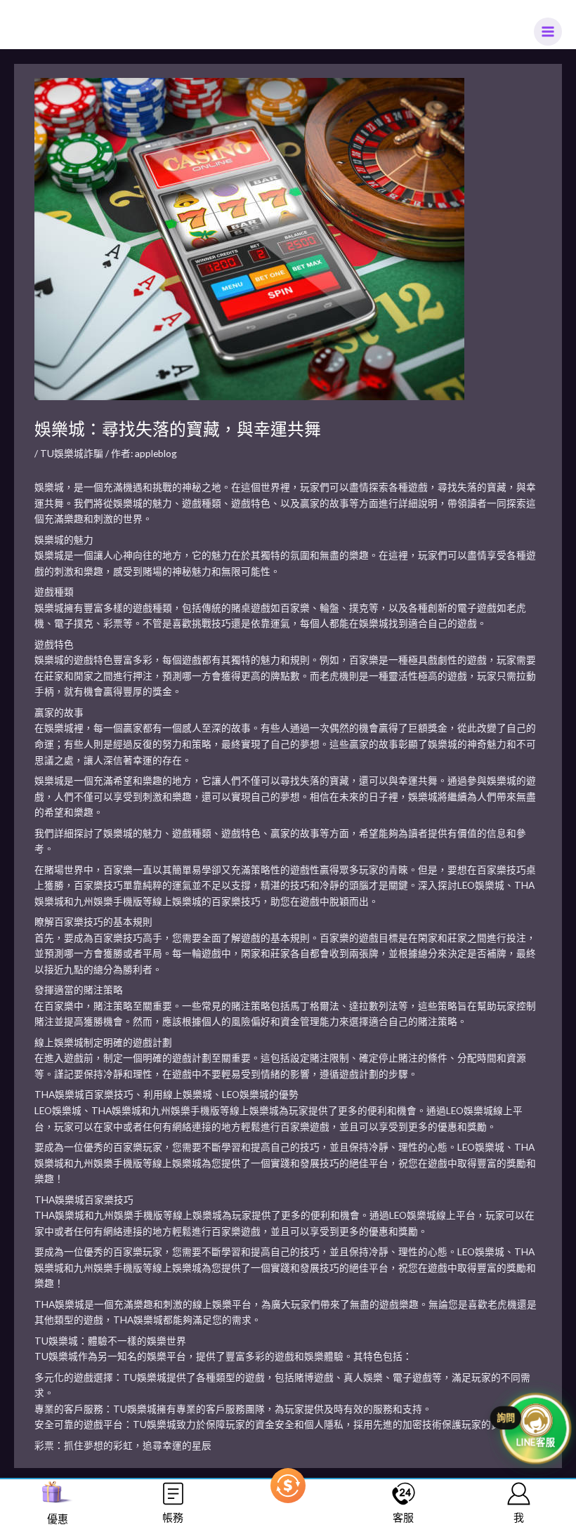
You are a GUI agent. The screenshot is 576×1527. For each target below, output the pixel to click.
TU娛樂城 (56, 1341)
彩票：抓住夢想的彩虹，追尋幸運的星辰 (122, 1445)
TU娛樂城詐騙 (71, 453)
